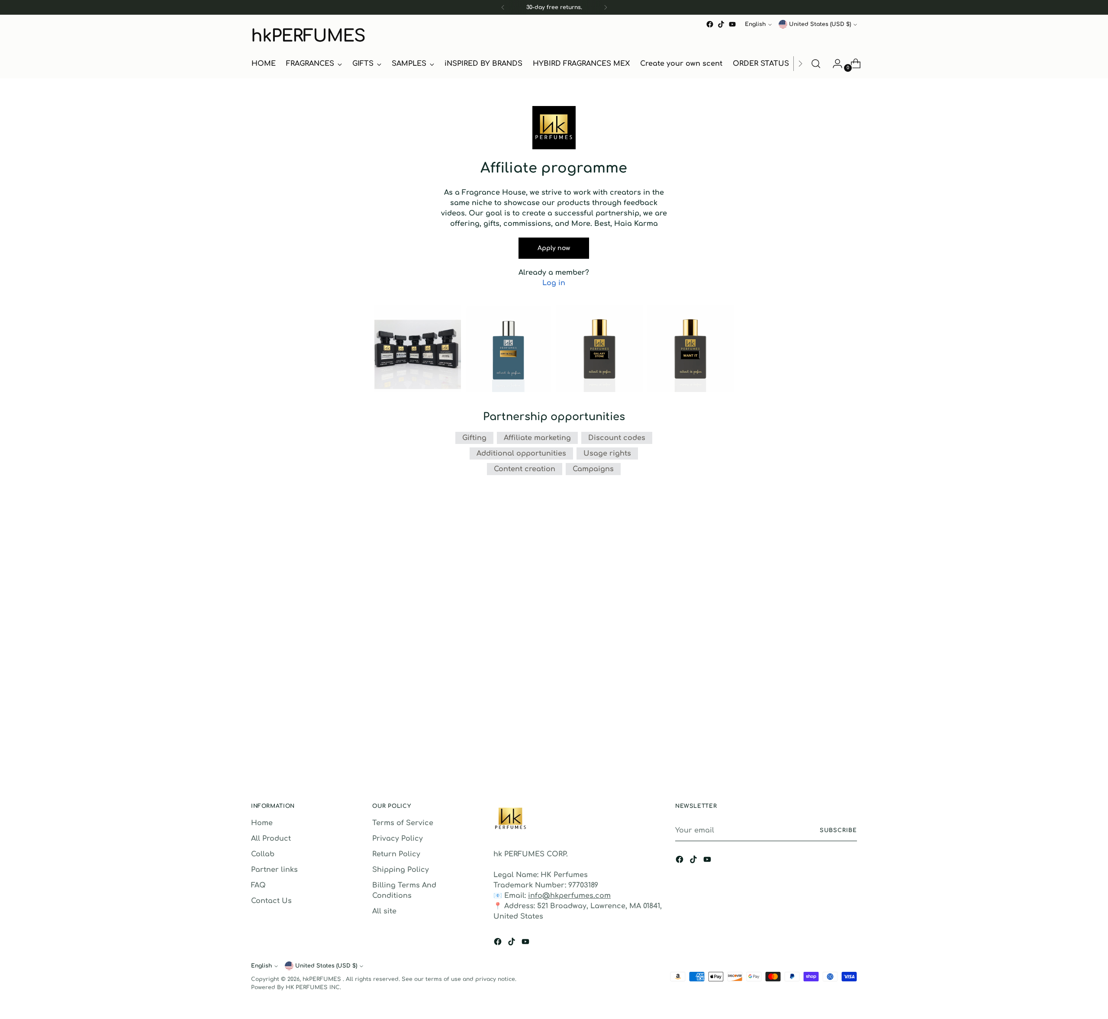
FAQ (258, 885)
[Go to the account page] (834, 63)
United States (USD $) (820, 24)
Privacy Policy (397, 838)
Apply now (554, 248)
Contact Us (271, 901)
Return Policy (396, 854)
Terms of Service (402, 823)
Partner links (274, 870)
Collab (262, 854)
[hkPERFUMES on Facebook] (710, 24)
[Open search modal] (816, 63)
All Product (271, 838)
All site (384, 911)
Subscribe (838, 830)
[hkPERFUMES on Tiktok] (721, 24)
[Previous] (502, 7)
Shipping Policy (400, 870)
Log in (553, 283)
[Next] (605, 7)
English (755, 24)
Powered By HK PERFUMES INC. (296, 987)
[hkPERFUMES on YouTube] (732, 24)
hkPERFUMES (323, 979)
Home (262, 823)
